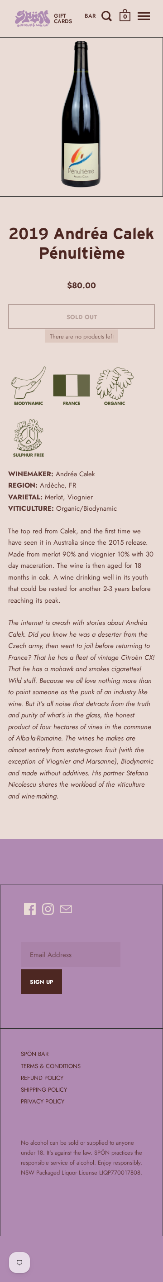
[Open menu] (143, 16)
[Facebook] (30, 909)
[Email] (66, 909)
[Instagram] (48, 909)
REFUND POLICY (42, 1078)
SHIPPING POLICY (44, 1089)
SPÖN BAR (34, 1054)
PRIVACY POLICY (42, 1101)
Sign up (41, 982)
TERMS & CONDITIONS (51, 1066)
